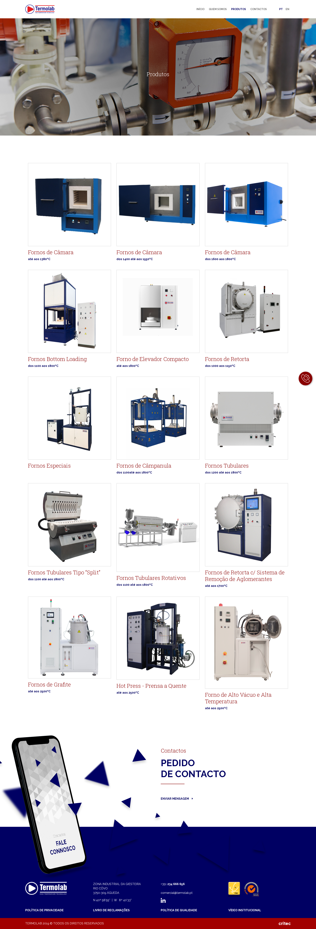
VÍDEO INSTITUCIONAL (244, 910)
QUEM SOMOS (218, 9)
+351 (173, 884)
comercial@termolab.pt (177, 893)
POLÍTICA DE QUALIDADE (179, 910)
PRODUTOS (238, 9)
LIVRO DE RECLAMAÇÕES (111, 910)
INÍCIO (200, 9)
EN (287, 9)
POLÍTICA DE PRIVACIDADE (44, 910)
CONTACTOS (258, 9)
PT (281, 9)
